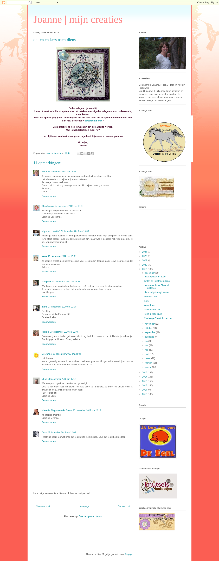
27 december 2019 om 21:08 (62, 306)
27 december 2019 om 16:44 (62, 256)
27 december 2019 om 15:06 (75, 231)
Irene (44, 256)
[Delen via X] (85, 153)
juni (147, 345)
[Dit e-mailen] (79, 153)
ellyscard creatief (51, 231)
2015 (145, 385)
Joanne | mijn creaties (77, 19)
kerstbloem (149, 305)
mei (147, 349)
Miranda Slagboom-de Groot (57, 410)
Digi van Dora (150, 296)
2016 (145, 381)
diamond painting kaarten (156, 292)
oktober (149, 328)
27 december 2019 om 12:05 (62, 171)
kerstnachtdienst (93, 120)
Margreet (46, 281)
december (150, 273)
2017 (145, 376)
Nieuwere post (43, 506)
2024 (145, 252)
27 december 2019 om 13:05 (69, 206)
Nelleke (45, 332)
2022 (145, 256)
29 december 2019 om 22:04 (62, 432)
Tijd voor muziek (152, 309)
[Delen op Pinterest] (92, 153)
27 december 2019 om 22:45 (64, 332)
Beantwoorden (49, 196)
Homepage (84, 506)
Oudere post (124, 506)
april (147, 354)
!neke (44, 306)
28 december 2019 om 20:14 (87, 410)
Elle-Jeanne (48, 206)
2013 (145, 394)
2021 (145, 260)
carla (44, 171)
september (150, 332)
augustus (150, 337)
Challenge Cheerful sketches (158, 318)
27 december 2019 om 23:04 (67, 354)
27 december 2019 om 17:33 (66, 281)
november (150, 324)
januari (148, 367)
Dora (44, 432)
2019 (145, 269)
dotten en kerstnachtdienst (157, 281)
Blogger (128, 554)
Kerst (146, 301)
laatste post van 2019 (154, 276)
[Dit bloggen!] (82, 153)
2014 (145, 389)
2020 (145, 265)
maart (148, 358)
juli (146, 341)
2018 (145, 372)
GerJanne (47, 354)
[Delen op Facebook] (88, 153)
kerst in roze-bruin (153, 314)
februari (149, 362)
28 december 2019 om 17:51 (62, 379)
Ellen (44, 379)
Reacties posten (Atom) (90, 516)
